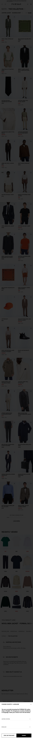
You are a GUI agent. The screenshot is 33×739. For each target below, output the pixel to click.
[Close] (31, 704)
